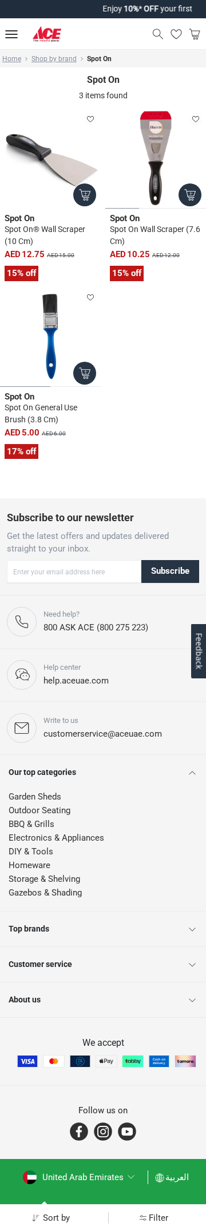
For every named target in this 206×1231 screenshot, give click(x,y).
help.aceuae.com (76, 681)
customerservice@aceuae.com (102, 734)
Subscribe (170, 571)
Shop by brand (54, 59)
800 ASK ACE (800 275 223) (95, 627)
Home (11, 59)
